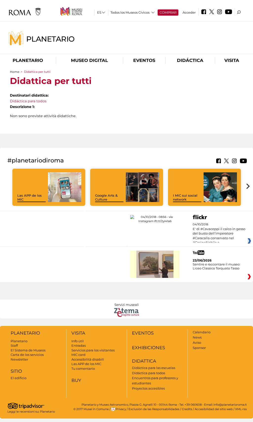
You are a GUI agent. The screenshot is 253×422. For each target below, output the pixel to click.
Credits (187, 409)
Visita (231, 60)
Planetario (50, 38)
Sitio (16, 371)
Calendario (202, 332)
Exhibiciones (148, 347)
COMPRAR (168, 12)
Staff (14, 345)
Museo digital (89, 60)
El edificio (18, 378)
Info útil (77, 341)
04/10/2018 (219, 233)
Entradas (78, 345)
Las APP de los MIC (86, 364)
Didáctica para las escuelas (153, 368)
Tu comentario (83, 368)
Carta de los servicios (27, 355)
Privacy (121, 409)
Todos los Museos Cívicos (129, 12)
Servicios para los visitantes (93, 350)
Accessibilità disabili (87, 359)
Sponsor (199, 348)
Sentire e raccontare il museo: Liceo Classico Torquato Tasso (216, 266)
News (197, 337)
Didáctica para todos (28, 101)
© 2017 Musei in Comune (91, 409)
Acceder (189, 12)
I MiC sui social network (185, 197)
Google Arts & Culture (106, 197)
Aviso (197, 342)
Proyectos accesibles (148, 388)
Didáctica (190, 60)
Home (14, 72)
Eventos (144, 60)
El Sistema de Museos (28, 350)
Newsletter (19, 359)
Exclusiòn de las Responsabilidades (153, 409)
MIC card (78, 355)
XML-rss (241, 409)
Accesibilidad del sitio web (214, 409)
